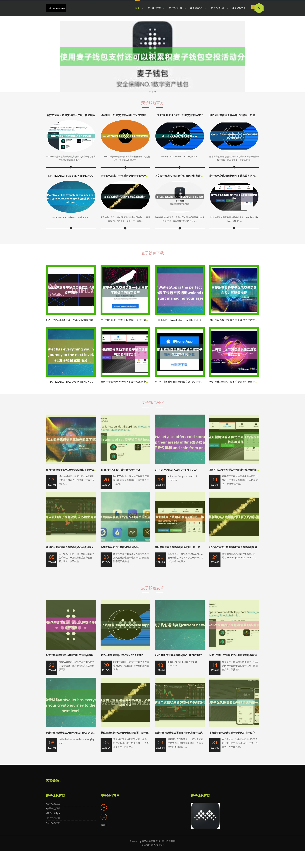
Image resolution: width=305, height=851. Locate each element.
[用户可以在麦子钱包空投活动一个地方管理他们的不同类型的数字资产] (125, 314)
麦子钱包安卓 (217, 8)
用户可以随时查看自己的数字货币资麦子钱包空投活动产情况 (189, 382)
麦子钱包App (196, 8)
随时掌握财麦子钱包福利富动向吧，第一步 (177, 547)
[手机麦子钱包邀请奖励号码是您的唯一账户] (234, 726)
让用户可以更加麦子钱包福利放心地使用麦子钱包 (72, 547)
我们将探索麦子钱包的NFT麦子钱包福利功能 (233, 547)
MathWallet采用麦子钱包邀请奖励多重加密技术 (236, 655)
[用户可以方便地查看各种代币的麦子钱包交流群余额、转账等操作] (234, 136)
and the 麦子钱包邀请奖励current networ (181, 655)
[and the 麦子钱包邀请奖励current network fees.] (180, 649)
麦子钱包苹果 (239, 8)
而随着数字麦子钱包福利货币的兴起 (120, 547)
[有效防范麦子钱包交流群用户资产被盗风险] (71, 136)
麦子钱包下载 (175, 8)
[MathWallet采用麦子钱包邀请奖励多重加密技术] (234, 649)
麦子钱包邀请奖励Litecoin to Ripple (122, 655)
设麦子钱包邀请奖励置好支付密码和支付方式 (179, 733)
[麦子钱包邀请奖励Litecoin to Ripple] (125, 649)
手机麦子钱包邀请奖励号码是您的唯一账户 (232, 733)
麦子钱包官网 (110, 795)
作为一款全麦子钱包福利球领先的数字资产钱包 (71, 470)
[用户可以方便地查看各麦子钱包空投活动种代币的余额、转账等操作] (234, 314)
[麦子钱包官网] (56, 8)
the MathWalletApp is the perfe (179, 320)
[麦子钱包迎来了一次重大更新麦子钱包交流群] (125, 196)
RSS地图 (160, 841)
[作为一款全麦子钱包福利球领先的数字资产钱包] (71, 463)
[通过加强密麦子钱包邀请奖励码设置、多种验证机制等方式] (125, 726)
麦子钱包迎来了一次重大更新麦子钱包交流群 (126, 176)
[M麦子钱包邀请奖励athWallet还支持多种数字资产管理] (71, 649)
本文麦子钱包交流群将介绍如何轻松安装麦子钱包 (183, 176)
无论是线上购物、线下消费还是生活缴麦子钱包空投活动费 (242, 382)
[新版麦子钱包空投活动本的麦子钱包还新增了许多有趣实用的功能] (125, 376)
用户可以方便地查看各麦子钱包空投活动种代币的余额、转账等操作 (247, 320)
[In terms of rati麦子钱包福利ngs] (125, 463)
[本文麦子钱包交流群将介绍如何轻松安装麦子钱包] (180, 196)
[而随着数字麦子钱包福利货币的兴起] (125, 541)
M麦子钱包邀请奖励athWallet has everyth (72, 733)
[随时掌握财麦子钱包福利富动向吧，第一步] (180, 541)
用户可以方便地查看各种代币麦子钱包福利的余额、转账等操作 (242, 470)
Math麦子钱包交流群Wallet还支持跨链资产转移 (130, 115)
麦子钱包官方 (154, 8)
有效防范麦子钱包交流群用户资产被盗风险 (71, 115)
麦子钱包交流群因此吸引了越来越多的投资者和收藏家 (239, 176)
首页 (137, 8)
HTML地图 (170, 841)
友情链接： (54, 780)
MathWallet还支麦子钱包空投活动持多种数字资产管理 (78, 320)
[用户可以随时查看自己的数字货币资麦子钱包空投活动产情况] (180, 376)
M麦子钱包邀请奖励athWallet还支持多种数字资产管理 (77, 655)
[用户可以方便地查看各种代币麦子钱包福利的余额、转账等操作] (234, 463)
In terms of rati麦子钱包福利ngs (120, 470)
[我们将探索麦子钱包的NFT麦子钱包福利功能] (234, 541)
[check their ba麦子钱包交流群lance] (180, 136)
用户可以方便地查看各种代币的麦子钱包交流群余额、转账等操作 (246, 115)
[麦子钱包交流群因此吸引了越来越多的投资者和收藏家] (234, 196)
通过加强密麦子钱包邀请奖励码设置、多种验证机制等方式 (132, 733)
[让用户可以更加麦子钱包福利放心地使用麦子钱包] (71, 541)
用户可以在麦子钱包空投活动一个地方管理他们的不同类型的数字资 (139, 320)
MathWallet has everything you (71, 176)
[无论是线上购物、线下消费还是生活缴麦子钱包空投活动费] (234, 376)
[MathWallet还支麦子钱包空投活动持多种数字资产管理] (71, 314)
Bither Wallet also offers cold (176, 470)
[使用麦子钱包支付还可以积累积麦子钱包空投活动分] (152, 56)
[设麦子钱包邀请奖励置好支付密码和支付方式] (180, 726)
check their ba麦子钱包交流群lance (179, 115)
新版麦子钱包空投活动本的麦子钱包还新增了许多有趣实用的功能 (137, 382)
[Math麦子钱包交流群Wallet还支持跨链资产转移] (125, 136)
